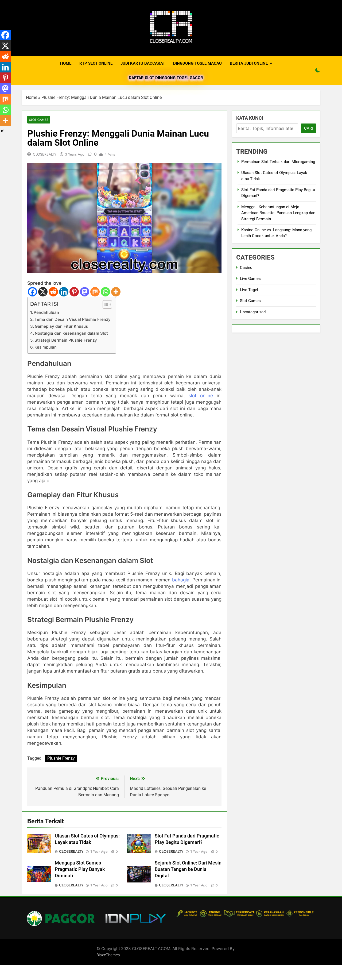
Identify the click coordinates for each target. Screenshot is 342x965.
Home (31, 97)
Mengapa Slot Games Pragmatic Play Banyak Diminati (80, 869)
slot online (201, 395)
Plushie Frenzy (61, 758)
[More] (116, 291)
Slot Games (38, 119)
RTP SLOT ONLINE (95, 63)
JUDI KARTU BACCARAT (143, 63)
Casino (246, 267)
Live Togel (249, 289)
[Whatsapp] (105, 291)
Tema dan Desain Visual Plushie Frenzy (72, 319)
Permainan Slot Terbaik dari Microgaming (278, 161)
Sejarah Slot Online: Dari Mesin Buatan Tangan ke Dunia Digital (188, 869)
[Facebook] (32, 291)
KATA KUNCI (249, 118)
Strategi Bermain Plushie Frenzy (65, 340)
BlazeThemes (108, 954)
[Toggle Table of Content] (105, 304)
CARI (308, 128)
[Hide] (2, 131)
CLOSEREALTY (44, 154)
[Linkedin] (63, 291)
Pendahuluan (46, 312)
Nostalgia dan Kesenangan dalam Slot (71, 333)
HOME (65, 63)
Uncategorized (253, 312)
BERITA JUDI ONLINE (249, 63)
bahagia (180, 579)
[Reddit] (53, 291)
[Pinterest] (74, 291)
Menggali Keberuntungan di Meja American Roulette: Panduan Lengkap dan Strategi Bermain (278, 212)
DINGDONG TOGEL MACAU (197, 63)
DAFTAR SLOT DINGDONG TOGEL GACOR (166, 77)
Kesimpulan (45, 347)
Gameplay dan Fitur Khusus (61, 326)
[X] (43, 291)
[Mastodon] (84, 291)
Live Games (250, 278)
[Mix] (95, 291)
